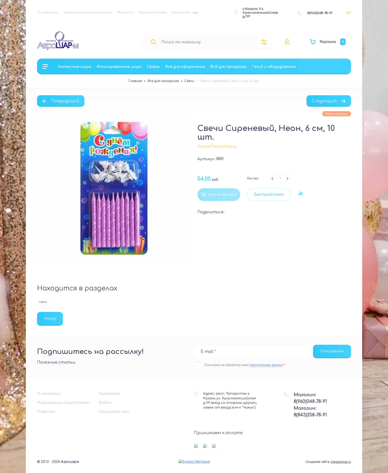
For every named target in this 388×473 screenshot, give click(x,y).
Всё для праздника (228, 67)
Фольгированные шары (119, 67)
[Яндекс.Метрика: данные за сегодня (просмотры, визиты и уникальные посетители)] (194, 462)
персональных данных (266, 365)
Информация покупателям (88, 12)
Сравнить (300, 193)
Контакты (181, 12)
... (195, 13)
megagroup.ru (341, 462)
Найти (153, 42)
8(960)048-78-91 (320, 13)
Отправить (332, 351)
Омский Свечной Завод (217, 146)
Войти (105, 403)
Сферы (153, 67)
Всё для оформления (185, 67)
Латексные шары (74, 67)
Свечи (43, 302)
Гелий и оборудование (273, 67)
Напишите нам (152, 12)
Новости (125, 12)
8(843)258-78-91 (310, 415)
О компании (48, 12)
